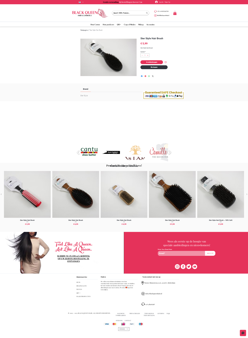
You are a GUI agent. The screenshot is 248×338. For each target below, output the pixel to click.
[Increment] (148, 55)
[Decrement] (142, 55)
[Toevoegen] (166, 62)
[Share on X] (153, 76)
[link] (85, 89)
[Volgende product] (247, 194)
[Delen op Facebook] (142, 76)
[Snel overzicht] (27, 194)
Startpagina (84, 30)
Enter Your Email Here (165, 249)
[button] (175, 13)
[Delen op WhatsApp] (149, 76)
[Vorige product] (1, 194)
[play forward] (170, 152)
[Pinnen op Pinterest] (145, 76)
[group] (124, 200)
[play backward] (78, 152)
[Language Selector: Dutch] (81, 2)
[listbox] (123, 329)
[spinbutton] (145, 55)
